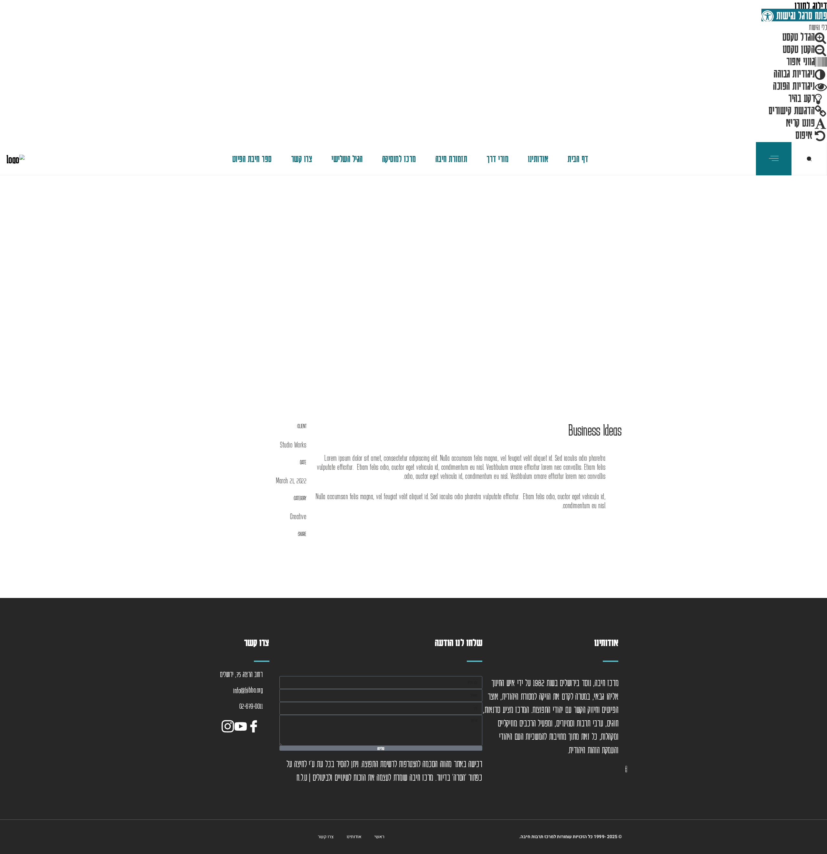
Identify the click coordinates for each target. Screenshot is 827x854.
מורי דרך (497, 158)
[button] (794, 15)
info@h (240, 690)
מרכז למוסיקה (399, 158)
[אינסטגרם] (229, 725)
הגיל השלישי (347, 158)
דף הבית (578, 158)
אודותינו (538, 158)
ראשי (379, 836)
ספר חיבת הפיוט (252, 158)
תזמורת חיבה (451, 158)
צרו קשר (301, 158)
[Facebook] (255, 725)
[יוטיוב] (242, 725)
